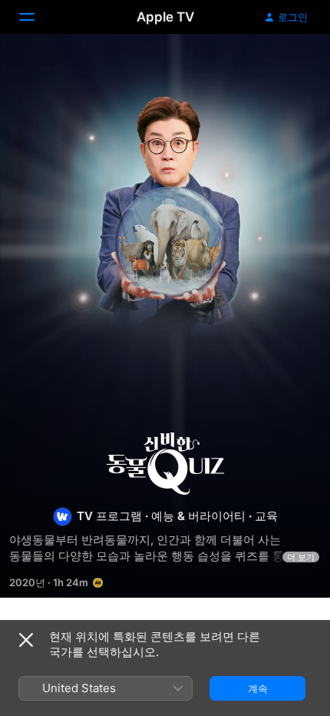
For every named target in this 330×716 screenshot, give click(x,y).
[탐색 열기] (36, 17)
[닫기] (26, 640)
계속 (258, 688)
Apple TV (165, 17)
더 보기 (301, 557)
